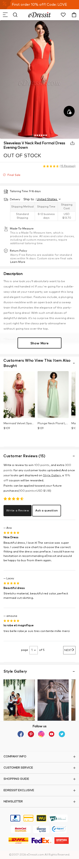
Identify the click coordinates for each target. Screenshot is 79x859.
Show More (39, 343)
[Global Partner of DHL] (18, 841)
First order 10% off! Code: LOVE (39, 4)
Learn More (17, 262)
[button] (5, 14)
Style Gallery (52, 475)
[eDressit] (39, 14)
